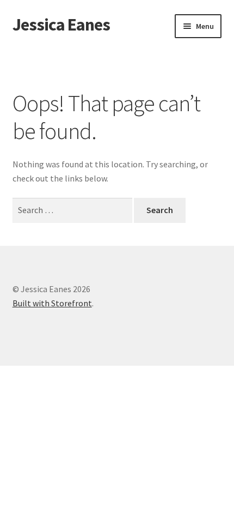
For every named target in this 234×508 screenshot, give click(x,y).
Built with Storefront (52, 303)
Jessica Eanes (61, 24)
